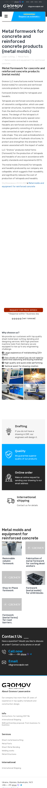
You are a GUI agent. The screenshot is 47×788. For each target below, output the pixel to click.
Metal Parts (23, 57)
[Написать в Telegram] (22, 2)
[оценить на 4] (19, 319)
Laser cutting (8, 57)
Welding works (8, 751)
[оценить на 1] (13, 319)
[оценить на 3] (17, 319)
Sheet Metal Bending (11, 747)
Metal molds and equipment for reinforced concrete (20, 534)
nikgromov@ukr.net (35, 6)
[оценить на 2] (15, 319)
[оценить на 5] (21, 319)
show (16, 2)
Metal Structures (9, 754)
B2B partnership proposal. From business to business (21, 724)
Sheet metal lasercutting (12, 740)
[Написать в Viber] (20, 2)
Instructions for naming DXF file (16, 716)
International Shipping (11, 720)
